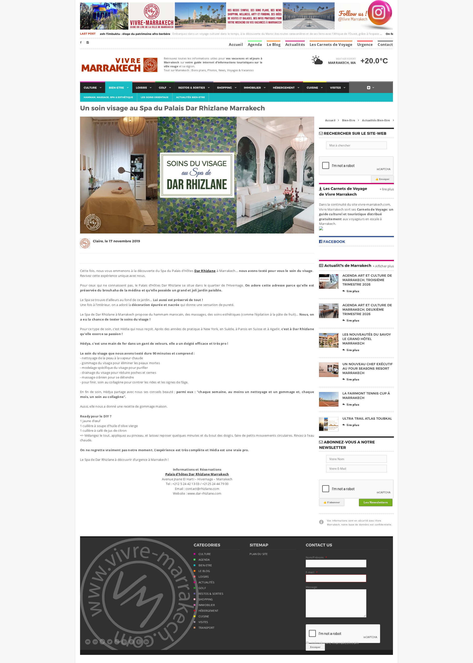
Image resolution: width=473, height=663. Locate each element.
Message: (312, 587)
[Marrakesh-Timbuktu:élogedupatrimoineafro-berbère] (124, 34)
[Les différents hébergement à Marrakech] (286, 87)
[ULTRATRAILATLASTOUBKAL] (367, 418)
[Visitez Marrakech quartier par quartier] (337, 87)
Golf (202, 588)
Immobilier (207, 605)
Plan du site (259, 554)
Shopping (206, 599)
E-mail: (310, 572)
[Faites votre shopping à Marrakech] (226, 87)
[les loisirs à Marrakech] (143, 87)
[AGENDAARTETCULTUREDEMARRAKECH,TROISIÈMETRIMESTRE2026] (367, 280)
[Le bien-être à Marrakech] (118, 87)
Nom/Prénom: (315, 557)
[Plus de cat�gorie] (370, 87)
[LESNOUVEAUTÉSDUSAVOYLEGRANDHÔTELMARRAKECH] (367, 339)
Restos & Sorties (211, 593)
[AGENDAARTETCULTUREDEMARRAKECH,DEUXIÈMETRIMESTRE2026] (367, 309)
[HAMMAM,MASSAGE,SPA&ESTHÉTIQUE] (108, 97)
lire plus (350, 291)
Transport (207, 627)
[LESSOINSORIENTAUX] (154, 97)
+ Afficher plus (383, 266)
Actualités (295, 44)
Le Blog (273, 44)
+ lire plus (387, 189)
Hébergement (208, 610)
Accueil (236, 44)
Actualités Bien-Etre (378, 120)
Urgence (365, 44)
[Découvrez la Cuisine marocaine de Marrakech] (314, 87)
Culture (205, 554)
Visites (203, 622)
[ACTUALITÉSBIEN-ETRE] (190, 97)
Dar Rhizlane (205, 271)
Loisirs (204, 576)
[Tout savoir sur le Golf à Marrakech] (165, 87)
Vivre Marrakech (119, 65)
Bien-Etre (350, 120)
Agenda (255, 44)
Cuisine (204, 616)
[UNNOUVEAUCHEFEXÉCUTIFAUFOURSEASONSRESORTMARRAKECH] (368, 368)
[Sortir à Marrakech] (194, 87)
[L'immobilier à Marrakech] (254, 87)
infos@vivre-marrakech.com (332, 642)
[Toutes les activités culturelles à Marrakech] (92, 87)
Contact (385, 44)
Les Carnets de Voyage (331, 44)
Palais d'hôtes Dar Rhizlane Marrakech (197, 474)
